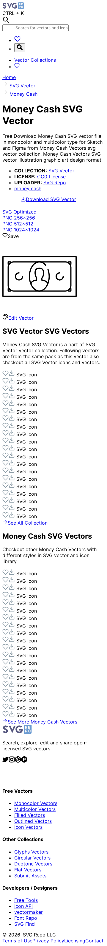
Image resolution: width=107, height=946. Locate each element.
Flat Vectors (27, 870)
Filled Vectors (29, 815)
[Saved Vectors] (17, 40)
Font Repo (25, 918)
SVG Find (24, 924)
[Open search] (19, 47)
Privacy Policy (48, 941)
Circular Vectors (32, 858)
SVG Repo (54, 183)
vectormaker (28, 912)
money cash (27, 188)
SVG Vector (61, 171)
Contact (94, 941)
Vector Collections (35, 60)
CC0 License (51, 177)
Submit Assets (30, 876)
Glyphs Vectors (31, 852)
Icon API (23, 906)
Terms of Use (17, 941)
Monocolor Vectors (35, 803)
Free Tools (26, 900)
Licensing (74, 941)
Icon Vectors (28, 827)
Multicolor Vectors (35, 809)
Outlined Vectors (33, 821)
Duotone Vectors (33, 864)
